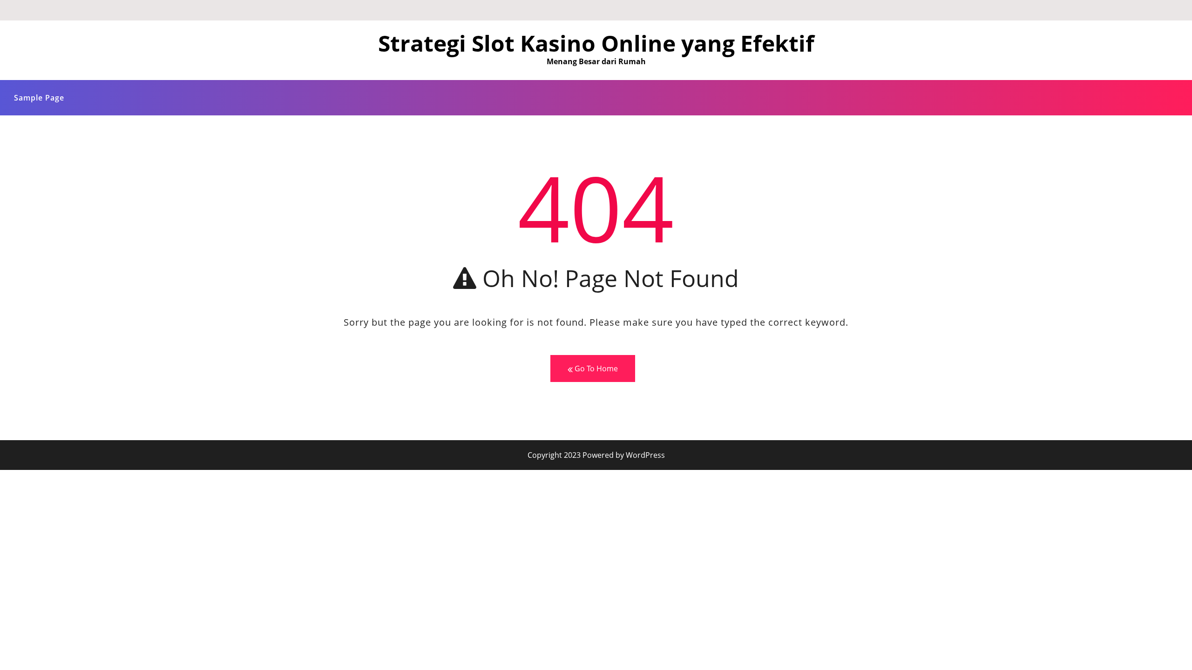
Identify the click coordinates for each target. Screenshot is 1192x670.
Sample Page (39, 98)
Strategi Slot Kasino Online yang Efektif (596, 43)
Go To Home (595, 368)
